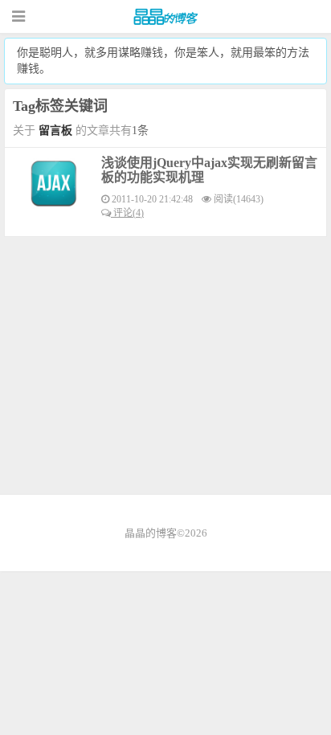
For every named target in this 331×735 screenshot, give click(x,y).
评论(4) (127, 212)
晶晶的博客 (165, 17)
